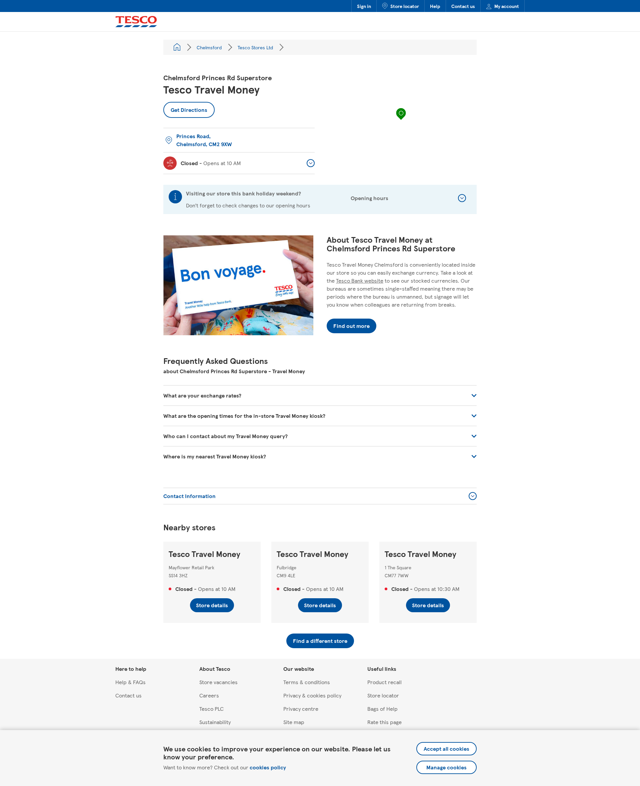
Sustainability (215, 722)
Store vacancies (218, 682)
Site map (293, 722)
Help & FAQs (130, 682)
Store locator (404, 6)
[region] (401, 120)
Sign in (364, 6)
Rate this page (384, 722)
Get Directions (185, 108)
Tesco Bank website (359, 280)
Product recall (384, 682)
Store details (212, 605)
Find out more (351, 326)
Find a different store (320, 641)
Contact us (463, 6)
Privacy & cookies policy (312, 695)
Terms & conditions (306, 682)
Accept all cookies (446, 748)
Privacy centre (300, 708)
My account (506, 6)
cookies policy (268, 767)
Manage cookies (446, 767)
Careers (209, 695)
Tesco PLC (211, 708)
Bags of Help (382, 708)
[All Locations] (177, 47)
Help (435, 6)
